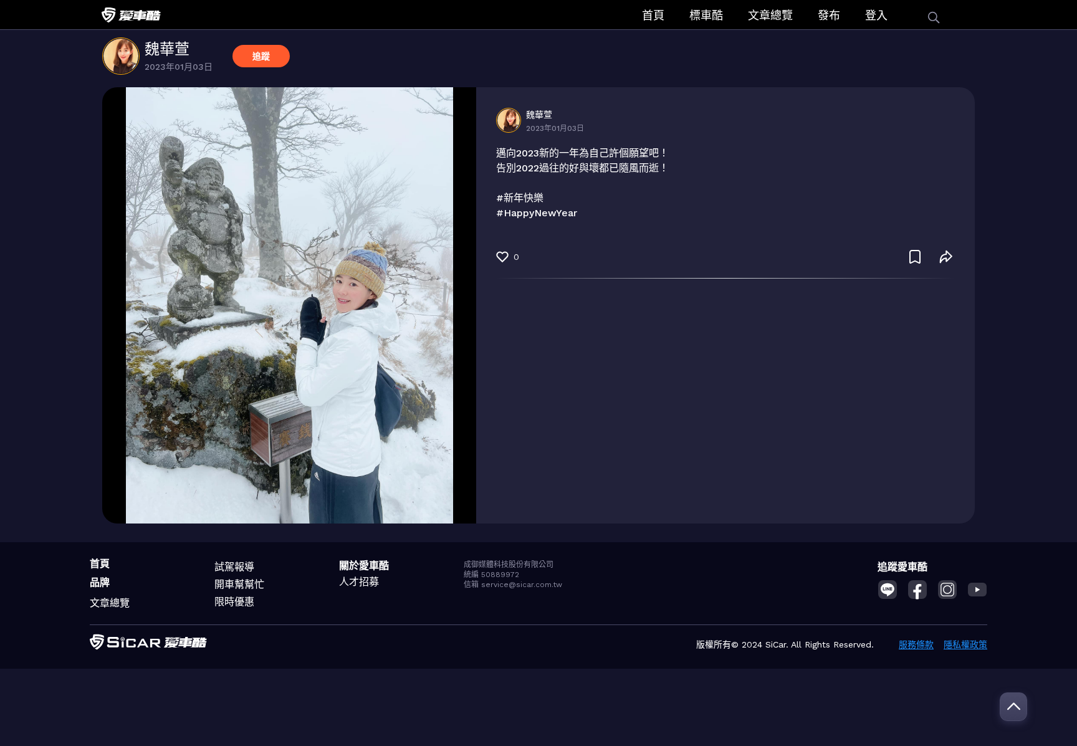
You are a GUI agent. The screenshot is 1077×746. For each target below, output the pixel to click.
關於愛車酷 (364, 565)
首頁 (653, 15)
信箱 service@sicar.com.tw (513, 584)
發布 (829, 15)
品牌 (100, 582)
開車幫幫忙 (239, 584)
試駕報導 (234, 567)
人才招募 (359, 582)
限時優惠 (234, 602)
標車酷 (706, 15)
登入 (876, 15)
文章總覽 (770, 15)
